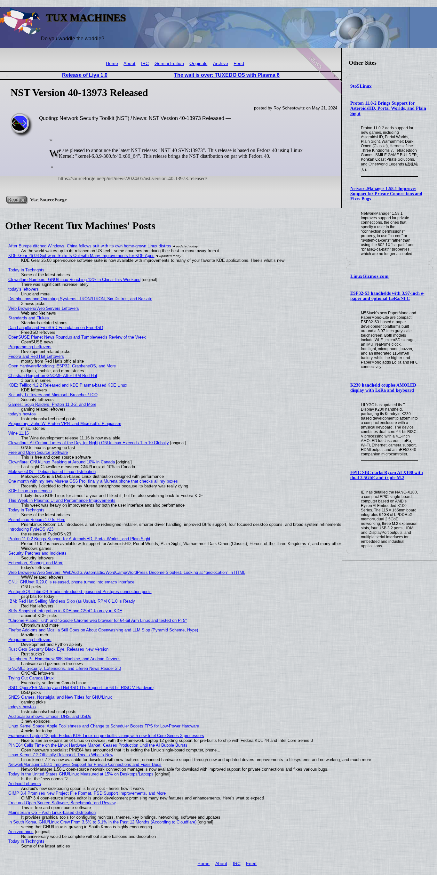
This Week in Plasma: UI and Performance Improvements (61, 500)
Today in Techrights (26, 270)
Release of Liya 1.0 (84, 75)
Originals (198, 63)
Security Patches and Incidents (37, 553)
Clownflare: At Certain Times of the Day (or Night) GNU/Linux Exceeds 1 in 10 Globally (88, 442)
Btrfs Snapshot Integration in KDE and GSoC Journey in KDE (65, 610)
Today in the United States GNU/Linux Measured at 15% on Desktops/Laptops (81, 774)
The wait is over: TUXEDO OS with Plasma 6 (227, 75)
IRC (145, 63)
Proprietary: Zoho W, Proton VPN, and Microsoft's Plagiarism (64, 423)
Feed (239, 63)
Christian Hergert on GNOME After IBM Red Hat (52, 375)
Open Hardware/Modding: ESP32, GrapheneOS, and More (62, 366)
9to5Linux (361, 86)
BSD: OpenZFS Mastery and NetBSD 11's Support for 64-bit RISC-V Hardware (81, 687)
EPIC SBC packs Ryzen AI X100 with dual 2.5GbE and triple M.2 (386, 475)
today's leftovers (23, 289)
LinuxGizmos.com (369, 276)
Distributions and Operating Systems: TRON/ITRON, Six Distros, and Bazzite (80, 298)
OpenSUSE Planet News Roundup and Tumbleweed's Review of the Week (77, 337)
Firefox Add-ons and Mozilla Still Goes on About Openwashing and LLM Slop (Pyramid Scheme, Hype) (103, 630)
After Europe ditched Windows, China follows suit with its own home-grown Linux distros (89, 246)
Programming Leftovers (30, 346)
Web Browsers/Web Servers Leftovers (43, 308)
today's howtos (22, 414)
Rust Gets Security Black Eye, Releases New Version (58, 649)
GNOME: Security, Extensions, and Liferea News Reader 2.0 (64, 668)
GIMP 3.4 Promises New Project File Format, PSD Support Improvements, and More (87, 793)
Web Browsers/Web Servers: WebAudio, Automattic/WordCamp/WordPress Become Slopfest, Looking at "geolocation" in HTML (126, 572)
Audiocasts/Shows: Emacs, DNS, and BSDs (49, 716)
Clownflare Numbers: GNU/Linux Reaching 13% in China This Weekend (74, 279)
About (129, 63)
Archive (220, 63)
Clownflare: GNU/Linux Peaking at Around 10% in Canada (61, 462)
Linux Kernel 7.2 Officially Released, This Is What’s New (60, 754)
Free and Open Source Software (38, 452)
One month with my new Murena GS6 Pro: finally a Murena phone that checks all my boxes (93, 481)
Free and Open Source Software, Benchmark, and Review (61, 802)
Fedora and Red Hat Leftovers (36, 356)
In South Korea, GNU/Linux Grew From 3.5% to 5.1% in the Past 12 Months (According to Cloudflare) (102, 822)
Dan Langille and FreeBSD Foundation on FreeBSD (55, 327)
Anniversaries (21, 831)
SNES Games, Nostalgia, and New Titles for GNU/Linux (60, 697)
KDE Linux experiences (30, 490)
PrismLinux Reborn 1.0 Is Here (36, 519)
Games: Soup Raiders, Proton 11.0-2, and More (52, 404)
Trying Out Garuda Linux (31, 678)
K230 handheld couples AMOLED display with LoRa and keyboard (383, 388)
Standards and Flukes (28, 318)
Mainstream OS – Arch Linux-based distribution (52, 812)
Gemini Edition (169, 63)
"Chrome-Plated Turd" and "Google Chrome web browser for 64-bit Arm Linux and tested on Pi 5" (97, 620)
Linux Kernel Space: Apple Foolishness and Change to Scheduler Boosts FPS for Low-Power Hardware (103, 726)
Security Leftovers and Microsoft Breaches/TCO (53, 394)
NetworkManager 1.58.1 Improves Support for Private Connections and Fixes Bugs (386, 193)
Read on (16, 199)
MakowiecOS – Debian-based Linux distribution (52, 471)
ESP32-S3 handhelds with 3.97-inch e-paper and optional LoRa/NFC (387, 296)
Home (112, 63)
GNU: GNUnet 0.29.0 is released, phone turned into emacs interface (71, 582)
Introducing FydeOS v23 (30, 529)
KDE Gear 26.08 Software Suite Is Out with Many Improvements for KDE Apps (81, 255)
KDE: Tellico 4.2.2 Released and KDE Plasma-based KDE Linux (67, 385)
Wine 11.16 (18, 433)
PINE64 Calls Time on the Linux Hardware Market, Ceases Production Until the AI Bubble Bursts (97, 745)
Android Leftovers (24, 783)
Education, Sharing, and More (35, 562)
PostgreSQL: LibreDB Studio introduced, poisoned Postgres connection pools (80, 591)
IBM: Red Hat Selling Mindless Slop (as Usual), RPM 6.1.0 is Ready (71, 601)
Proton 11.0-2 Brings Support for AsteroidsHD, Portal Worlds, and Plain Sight (388, 108)
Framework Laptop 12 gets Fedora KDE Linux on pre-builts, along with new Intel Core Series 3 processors (106, 735)
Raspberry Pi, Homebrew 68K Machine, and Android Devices (64, 658)
